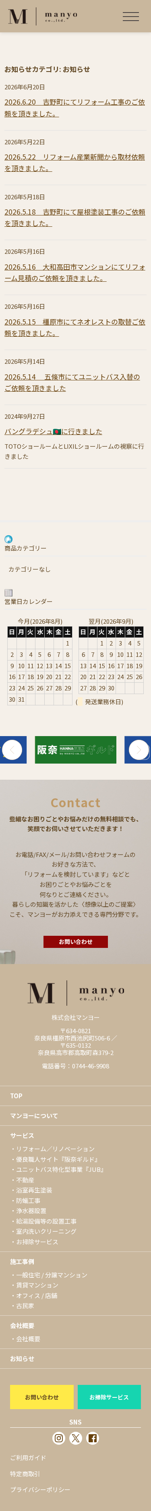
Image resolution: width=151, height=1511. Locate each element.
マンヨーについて (34, 1115)
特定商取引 (25, 1473)
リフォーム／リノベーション (55, 1148)
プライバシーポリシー (40, 1489)
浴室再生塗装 (34, 1190)
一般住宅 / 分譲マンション (51, 1274)
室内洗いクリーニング (46, 1231)
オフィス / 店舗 (36, 1295)
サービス (22, 1135)
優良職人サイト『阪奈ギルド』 (58, 1159)
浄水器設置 (31, 1210)
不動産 (25, 1179)
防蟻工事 (28, 1200)
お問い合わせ (76, 941)
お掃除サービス (37, 1241)
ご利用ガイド (28, 1457)
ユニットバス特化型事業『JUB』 (61, 1169)
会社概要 (22, 1325)
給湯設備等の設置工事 (46, 1221)
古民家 (25, 1305)
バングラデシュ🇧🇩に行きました (53, 431)
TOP (16, 1095)
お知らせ (22, 1358)
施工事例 (22, 1261)
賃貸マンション (37, 1285)
